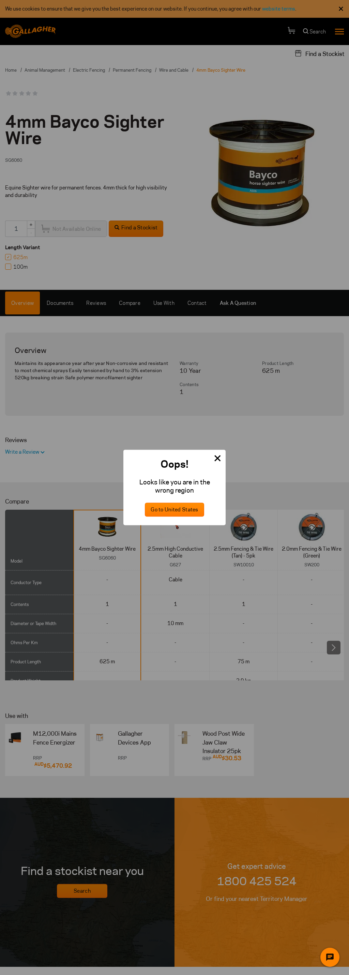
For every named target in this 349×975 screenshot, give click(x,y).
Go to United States (174, 509)
